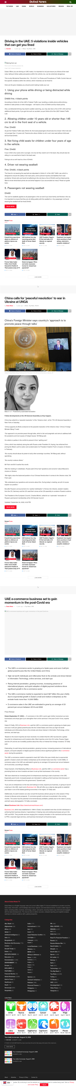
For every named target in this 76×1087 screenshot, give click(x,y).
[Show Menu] (5, 2)
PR (51, 923)
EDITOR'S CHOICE (10, 954)
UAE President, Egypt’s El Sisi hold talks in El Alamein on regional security (46, 240)
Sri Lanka (53, 957)
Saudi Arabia (54, 946)
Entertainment (9, 960)
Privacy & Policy (23, 1077)
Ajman (7, 932)
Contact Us (34, 1077)
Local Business (32, 946)
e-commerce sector (58, 769)
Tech (51, 965)
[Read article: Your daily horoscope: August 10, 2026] (38, 1018)
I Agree (44, 1085)
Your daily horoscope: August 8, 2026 (23, 1059)
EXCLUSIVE (8, 968)
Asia (6, 937)
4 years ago (17, 49)
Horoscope (8, 988)
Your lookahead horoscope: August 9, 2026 (25, 1052)
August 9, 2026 (18, 1054)
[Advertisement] (38, 22)
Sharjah (52, 949)
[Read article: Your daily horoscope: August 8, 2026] (8, 1060)
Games (29, 970)
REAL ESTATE (71, 6)
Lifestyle (30, 940)
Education (8, 957)
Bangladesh (8, 940)
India (29, 923)
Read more (10, 1046)
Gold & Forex (9, 979)
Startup (52, 960)
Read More (10, 206)
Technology (54, 968)
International (10, 233)
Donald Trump (9, 949)
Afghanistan (8, 926)
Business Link (25, 725)
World (31, 6)
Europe (7, 965)
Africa (6, 929)
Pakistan (30, 982)
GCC (51, 931)
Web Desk (8, 1040)
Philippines (31, 991)
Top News (9, 6)
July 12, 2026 (8, 245)
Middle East (53, 934)
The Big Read (54, 971)
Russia (52, 940)
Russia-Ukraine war (56, 943)
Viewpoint (53, 991)
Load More (38, 277)
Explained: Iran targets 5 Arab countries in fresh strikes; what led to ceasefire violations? (64, 240)
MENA (29, 952)
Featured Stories (10, 974)
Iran (29, 929)
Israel (29, 932)
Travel (29, 972)
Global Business (10, 976)
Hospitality (8, 990)
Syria (51, 963)
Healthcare (8, 982)
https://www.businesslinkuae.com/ (31, 805)
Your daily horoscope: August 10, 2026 (18, 1037)
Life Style (30, 937)
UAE (17, 6)
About (6, 1077)
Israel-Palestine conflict (35, 935)
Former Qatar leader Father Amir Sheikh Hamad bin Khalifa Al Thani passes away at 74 (12, 265)
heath (6, 985)
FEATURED (8, 971)
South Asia (53, 952)
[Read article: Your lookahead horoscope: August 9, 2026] (8, 1053)
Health (29, 942)
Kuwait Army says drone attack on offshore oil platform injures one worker (12, 240)
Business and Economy (12, 943)
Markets (30, 949)
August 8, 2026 (18, 1061)
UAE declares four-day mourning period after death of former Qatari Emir (29, 240)
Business (40, 6)
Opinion (30, 977)
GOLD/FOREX (51, 6)
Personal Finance (33, 985)
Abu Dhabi (8, 923)
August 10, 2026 (17, 1040)
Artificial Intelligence (11, 935)
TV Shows (53, 979)
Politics (29, 962)
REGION (61, 6)
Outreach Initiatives (34, 980)
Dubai (24, 6)
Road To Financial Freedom (59, 938)
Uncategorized (55, 985)
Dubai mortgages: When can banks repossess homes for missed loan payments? (29, 265)
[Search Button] (70, 2)
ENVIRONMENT (9, 962)
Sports (52, 954)
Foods (29, 967)
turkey (52, 977)
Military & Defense (33, 954)
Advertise (13, 1077)
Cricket (7, 946)
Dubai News (38, 2)
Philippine (31, 988)
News (24, 49)
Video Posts (54, 988)
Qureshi (8, 49)
